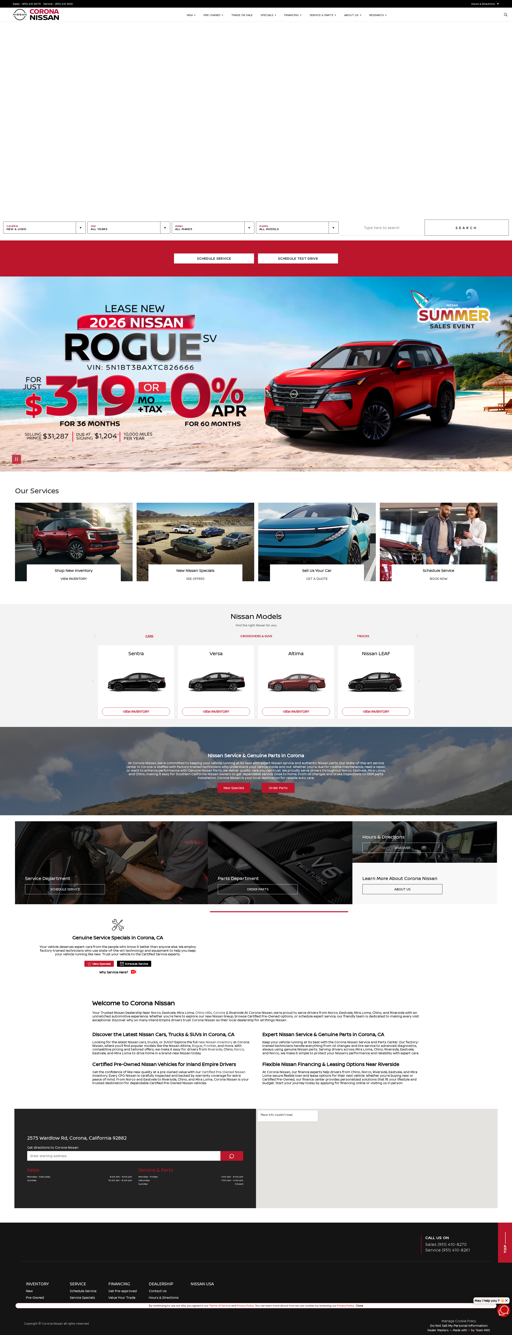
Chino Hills (203, 1012)
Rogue (197, 1045)
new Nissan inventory (215, 1042)
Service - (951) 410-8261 (58, 3)
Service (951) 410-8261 (447, 1250)
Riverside (215, 1049)
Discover (402, 848)
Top (505, 1248)
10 (500, 369)
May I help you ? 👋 (489, 1300)
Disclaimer (443, 458)
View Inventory (438, 578)
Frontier (210, 1045)
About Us (402, 889)
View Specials (101, 964)
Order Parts (278, 788)
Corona (219, 1012)
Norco (239, 1049)
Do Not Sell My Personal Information (459, 1325)
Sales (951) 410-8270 (446, 1244)
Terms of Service (219, 1305)
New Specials (234, 788)
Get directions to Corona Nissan (52, 1147)
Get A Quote (195, 578)
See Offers (74, 578)
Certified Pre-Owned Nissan (223, 1072)
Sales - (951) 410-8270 (27, 3)
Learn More (462, 970)
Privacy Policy (245, 1305)
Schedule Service (65, 889)
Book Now (317, 578)
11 (500, 372)
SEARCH (467, 228)
